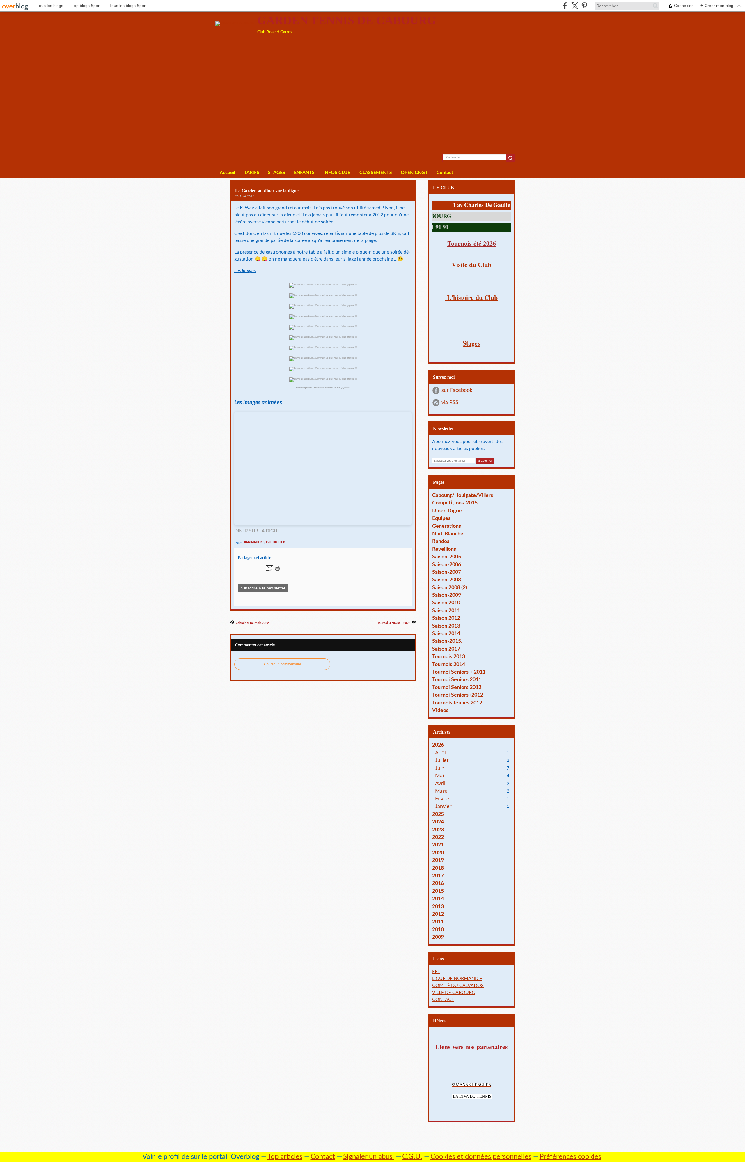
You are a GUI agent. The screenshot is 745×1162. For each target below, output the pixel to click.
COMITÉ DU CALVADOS (458, 985)
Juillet (441, 760)
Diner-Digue (447, 510)
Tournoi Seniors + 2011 (458, 671)
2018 (438, 868)
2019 (438, 860)
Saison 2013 (446, 625)
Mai (439, 775)
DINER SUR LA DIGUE (257, 531)
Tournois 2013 (448, 656)
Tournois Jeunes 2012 (457, 702)
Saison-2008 (446, 579)
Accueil (227, 172)
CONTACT (443, 999)
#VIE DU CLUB (275, 542)
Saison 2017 (446, 648)
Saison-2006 (446, 564)
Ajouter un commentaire (282, 664)
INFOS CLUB (337, 172)
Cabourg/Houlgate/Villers (462, 495)
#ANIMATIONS (254, 542)
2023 (438, 829)
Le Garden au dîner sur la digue (267, 190)
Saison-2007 (446, 572)
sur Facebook (456, 390)
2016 (438, 883)
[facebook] (565, 5)
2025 (438, 814)
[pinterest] (584, 5)
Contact (445, 172)
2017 (438, 875)
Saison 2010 (446, 602)
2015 (438, 891)
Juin (439, 768)
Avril (440, 783)
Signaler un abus (368, 1156)
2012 (438, 914)
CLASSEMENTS (375, 172)
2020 (438, 852)
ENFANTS (304, 172)
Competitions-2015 (455, 502)
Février (443, 798)
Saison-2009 (446, 595)
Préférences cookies (570, 1156)
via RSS (449, 402)
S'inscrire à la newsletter (263, 588)
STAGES (276, 172)
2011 (438, 921)
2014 (438, 898)
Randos (440, 541)
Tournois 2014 (448, 664)
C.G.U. (412, 1156)
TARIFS (251, 172)
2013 (438, 906)
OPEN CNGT (414, 172)
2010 (438, 929)
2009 (438, 937)
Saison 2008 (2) (449, 587)
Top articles (284, 1156)
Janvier (443, 806)
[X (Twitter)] (574, 5)
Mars (441, 791)
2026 (438, 745)
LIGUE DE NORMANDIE (457, 978)
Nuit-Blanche (447, 533)
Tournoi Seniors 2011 (456, 679)
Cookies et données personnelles (480, 1156)
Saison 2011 (446, 610)
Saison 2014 (446, 633)
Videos (440, 710)
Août (440, 752)
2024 (438, 821)
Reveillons (444, 549)
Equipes (441, 518)
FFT (436, 971)
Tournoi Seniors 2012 (456, 687)
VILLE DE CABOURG (453, 992)
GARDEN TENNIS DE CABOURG (346, 20)
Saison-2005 (446, 556)
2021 (438, 844)
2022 (438, 837)
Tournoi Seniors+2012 (457, 694)
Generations (446, 526)
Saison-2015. (447, 641)
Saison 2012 (446, 618)
